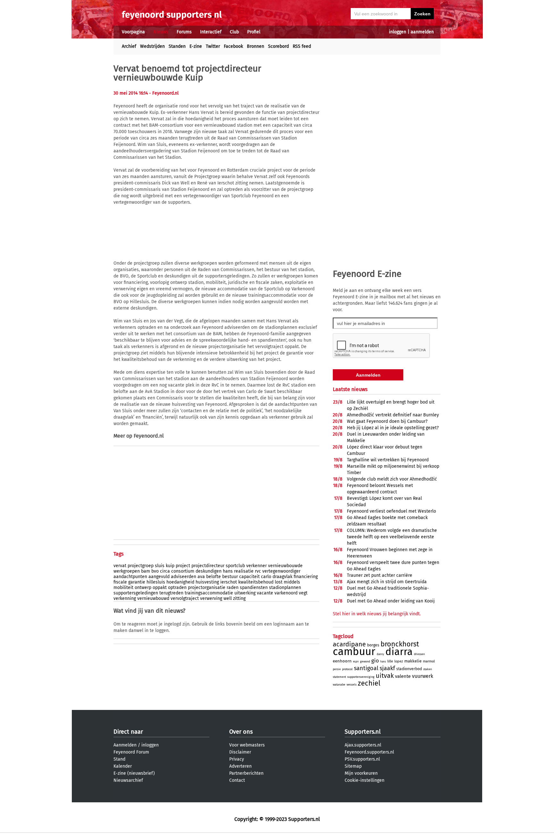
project (183, 565)
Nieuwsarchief (128, 780)
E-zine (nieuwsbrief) (134, 773)
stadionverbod (409, 669)
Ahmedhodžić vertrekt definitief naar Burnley (393, 415)
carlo (266, 576)
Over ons (241, 731)
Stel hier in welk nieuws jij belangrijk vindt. (377, 614)
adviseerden (183, 576)
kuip (170, 565)
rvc (258, 571)
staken (427, 669)
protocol (347, 669)
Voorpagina (133, 32)
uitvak (385, 675)
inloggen (397, 32)
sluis (159, 565)
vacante (265, 593)
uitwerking (245, 593)
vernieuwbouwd (153, 598)
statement (339, 676)
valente (403, 676)
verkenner (256, 565)
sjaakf (387, 668)
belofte (213, 576)
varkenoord (286, 593)
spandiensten (254, 587)
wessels (352, 684)
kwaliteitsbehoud (255, 582)
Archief (129, 46)
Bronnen (255, 46)
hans (228, 571)
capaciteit (249, 576)
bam (145, 571)
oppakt (160, 587)
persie (337, 669)
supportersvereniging (360, 676)
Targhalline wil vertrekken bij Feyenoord (388, 460)
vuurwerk (422, 676)
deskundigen (209, 571)
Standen (177, 46)
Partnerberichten (246, 773)
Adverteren (240, 766)
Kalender (122, 766)
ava (201, 576)
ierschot (228, 582)
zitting (239, 598)
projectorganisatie (206, 587)
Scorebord (278, 46)
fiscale (120, 582)
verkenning (124, 598)
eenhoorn (342, 661)
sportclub (235, 565)
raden (233, 587)
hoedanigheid (180, 582)
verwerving (211, 598)
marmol (429, 661)
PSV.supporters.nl (362, 759)
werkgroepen (126, 571)
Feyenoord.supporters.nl (369, 752)
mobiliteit (123, 587)
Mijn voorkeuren (361, 773)
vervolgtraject (185, 598)
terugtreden (171, 593)
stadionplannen (285, 587)
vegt (303, 593)
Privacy (236, 759)
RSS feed (302, 46)
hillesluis (156, 582)
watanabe (339, 684)
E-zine (195, 46)
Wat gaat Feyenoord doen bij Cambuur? (387, 421)
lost (278, 582)
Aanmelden (125, 745)
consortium (182, 571)
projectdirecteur (207, 565)
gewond (365, 661)
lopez (398, 661)
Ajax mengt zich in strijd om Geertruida (387, 581)
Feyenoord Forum (131, 752)
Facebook (233, 46)
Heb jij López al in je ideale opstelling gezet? (393, 428)
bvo (155, 571)
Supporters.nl (363, 731)
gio (375, 660)
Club (234, 32)
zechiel (369, 683)
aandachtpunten (130, 576)
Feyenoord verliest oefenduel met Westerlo (391, 511)
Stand (119, 759)
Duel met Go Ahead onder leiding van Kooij (391, 601)
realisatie (244, 571)
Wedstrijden (152, 46)
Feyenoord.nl (149, 436)
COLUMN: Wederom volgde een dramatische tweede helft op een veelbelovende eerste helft (392, 537)
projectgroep (141, 565)
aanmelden (422, 32)
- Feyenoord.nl (164, 93)
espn (356, 661)
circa (165, 571)
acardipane (349, 644)
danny (380, 654)
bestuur (230, 576)
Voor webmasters (247, 745)
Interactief (211, 32)
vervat (119, 565)
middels (292, 582)
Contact (237, 780)
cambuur (354, 651)
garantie (136, 582)
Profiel (253, 32)
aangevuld (159, 576)
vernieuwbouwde (285, 565)
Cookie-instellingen (364, 780)
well (227, 598)
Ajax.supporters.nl (363, 745)
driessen (419, 654)
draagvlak (282, 576)
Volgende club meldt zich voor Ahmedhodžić (392, 479)
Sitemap (353, 766)
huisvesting (207, 582)
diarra (399, 652)
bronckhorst (400, 644)
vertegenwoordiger (281, 571)
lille (390, 661)
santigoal (366, 668)
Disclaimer (240, 752)
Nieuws (160, 32)
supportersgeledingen (135, 593)
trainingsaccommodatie (209, 593)
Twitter (213, 46)
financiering (306, 576)
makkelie (413, 661)
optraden (177, 587)
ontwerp (143, 587)
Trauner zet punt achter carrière (379, 575)
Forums (184, 32)
